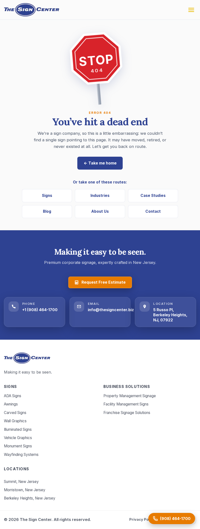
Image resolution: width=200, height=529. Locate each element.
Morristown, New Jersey (24, 490)
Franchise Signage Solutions (126, 412)
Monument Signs (18, 446)
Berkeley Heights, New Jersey (29, 498)
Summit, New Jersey (21, 481)
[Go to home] (31, 10)
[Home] (27, 358)
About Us (100, 211)
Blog (47, 211)
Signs (47, 195)
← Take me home (100, 163)
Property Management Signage (129, 396)
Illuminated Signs (18, 429)
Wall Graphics (15, 421)
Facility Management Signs (126, 404)
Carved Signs (15, 412)
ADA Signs (12, 396)
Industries (100, 195)
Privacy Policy (142, 519)
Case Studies (153, 195)
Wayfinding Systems (21, 454)
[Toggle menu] (191, 10)
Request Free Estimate (103, 282)
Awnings (11, 404)
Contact (153, 211)
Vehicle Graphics (18, 437)
